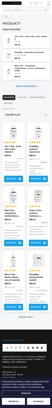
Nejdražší (21, 97)
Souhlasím (38, 401)
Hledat (46, 10)
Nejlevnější (9, 97)
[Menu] (49, 3)
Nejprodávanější (36, 97)
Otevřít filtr (12, 115)
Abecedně (8, 103)
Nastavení (26, 393)
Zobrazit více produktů (26, 86)
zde (42, 387)
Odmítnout (13, 401)
